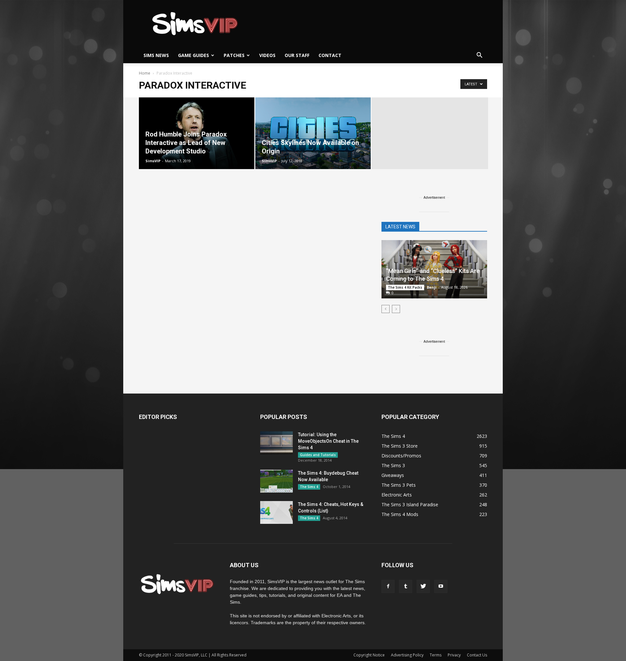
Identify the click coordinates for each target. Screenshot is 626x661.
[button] (479, 55)
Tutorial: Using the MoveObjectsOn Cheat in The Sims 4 (328, 441)
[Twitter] (423, 586)
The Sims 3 (393, 465)
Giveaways (392, 475)
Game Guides (193, 55)
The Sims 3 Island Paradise (409, 504)
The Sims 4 (309, 486)
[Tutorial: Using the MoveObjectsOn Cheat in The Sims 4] (276, 442)
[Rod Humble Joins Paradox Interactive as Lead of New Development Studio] (196, 133)
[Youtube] (440, 586)
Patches (234, 55)
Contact (330, 55)
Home (144, 73)
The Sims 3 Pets (398, 485)
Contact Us (477, 655)
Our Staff (297, 55)
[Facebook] (388, 586)
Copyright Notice (369, 655)
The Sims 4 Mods (399, 514)
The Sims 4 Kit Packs (405, 287)
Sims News (156, 55)
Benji (432, 287)
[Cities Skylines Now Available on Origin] (313, 133)
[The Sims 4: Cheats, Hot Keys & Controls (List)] (276, 512)
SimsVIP (152, 160)
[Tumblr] (405, 586)
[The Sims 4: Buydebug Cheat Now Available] (276, 481)
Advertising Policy (407, 655)
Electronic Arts (396, 495)
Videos (267, 55)
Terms (435, 655)
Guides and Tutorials (318, 455)
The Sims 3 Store (399, 446)
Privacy (454, 655)
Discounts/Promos (401, 456)
